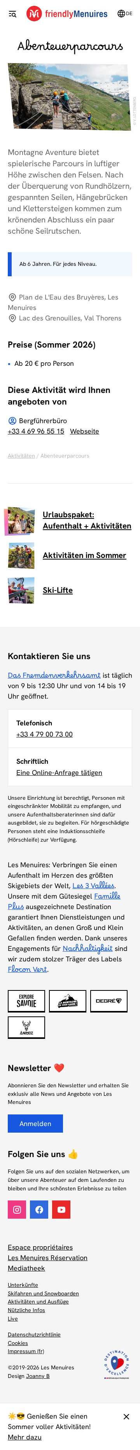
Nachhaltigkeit (88, 951)
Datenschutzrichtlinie (34, 1334)
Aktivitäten (21, 455)
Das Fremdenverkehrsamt (54, 678)
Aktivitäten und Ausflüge (38, 1301)
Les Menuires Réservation (48, 1257)
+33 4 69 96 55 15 (36, 431)
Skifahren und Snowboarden (43, 1293)
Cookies (18, 1343)
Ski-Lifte (58, 590)
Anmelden (35, 1123)
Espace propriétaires (40, 1247)
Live (13, 1318)
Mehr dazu (25, 1437)
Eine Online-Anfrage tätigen (59, 772)
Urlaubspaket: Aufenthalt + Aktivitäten (87, 520)
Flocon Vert (27, 972)
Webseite (84, 431)
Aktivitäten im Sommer (84, 555)
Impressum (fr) (26, 1351)
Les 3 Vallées (93, 888)
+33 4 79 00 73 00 (44, 734)
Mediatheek (26, 1268)
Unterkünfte (23, 1284)
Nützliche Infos (26, 1310)
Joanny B (38, 1376)
